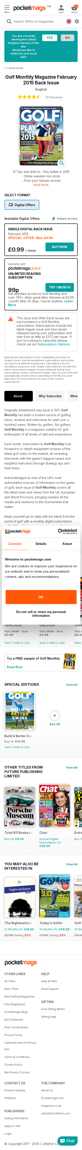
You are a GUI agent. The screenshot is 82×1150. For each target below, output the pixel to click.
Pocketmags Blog (15, 1012)
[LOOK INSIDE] (41, 164)
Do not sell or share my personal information (41, 613)
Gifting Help (48, 1016)
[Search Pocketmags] (9, 22)
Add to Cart (22, 642)
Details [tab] (41, 544)
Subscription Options (54, 344)
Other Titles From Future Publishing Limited (23, 767)
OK (41, 597)
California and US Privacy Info (20, 1046)
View (7, 642)
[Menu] (7, 8)
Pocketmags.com (52, 1098)
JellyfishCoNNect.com (55, 1113)
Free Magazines (14, 1004)
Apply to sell (12, 1126)
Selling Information (16, 1118)
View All (72, 684)
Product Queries (14, 1090)
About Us (47, 1090)
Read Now (15, 667)
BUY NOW (59, 247)
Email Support (50, 988)
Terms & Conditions (17, 1057)
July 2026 (47, 625)
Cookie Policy (13, 1064)
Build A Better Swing (18, 736)
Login (8, 1133)
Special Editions (21, 684)
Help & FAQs (49, 981)
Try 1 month (59, 287)
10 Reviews (54, 97)
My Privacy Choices (17, 1072)
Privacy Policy (13, 1035)
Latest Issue (15, 68)
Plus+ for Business (16, 1027)
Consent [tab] (14, 544)
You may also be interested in (21, 864)
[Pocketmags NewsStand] (28, 8)
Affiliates (10, 1098)
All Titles (10, 981)
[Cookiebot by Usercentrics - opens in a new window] (58, 531)
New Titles (11, 988)
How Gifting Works (53, 1009)
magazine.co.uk (51, 1105)
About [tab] (67, 544)
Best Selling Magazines (19, 996)
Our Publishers (13, 1019)
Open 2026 (13, 625)
